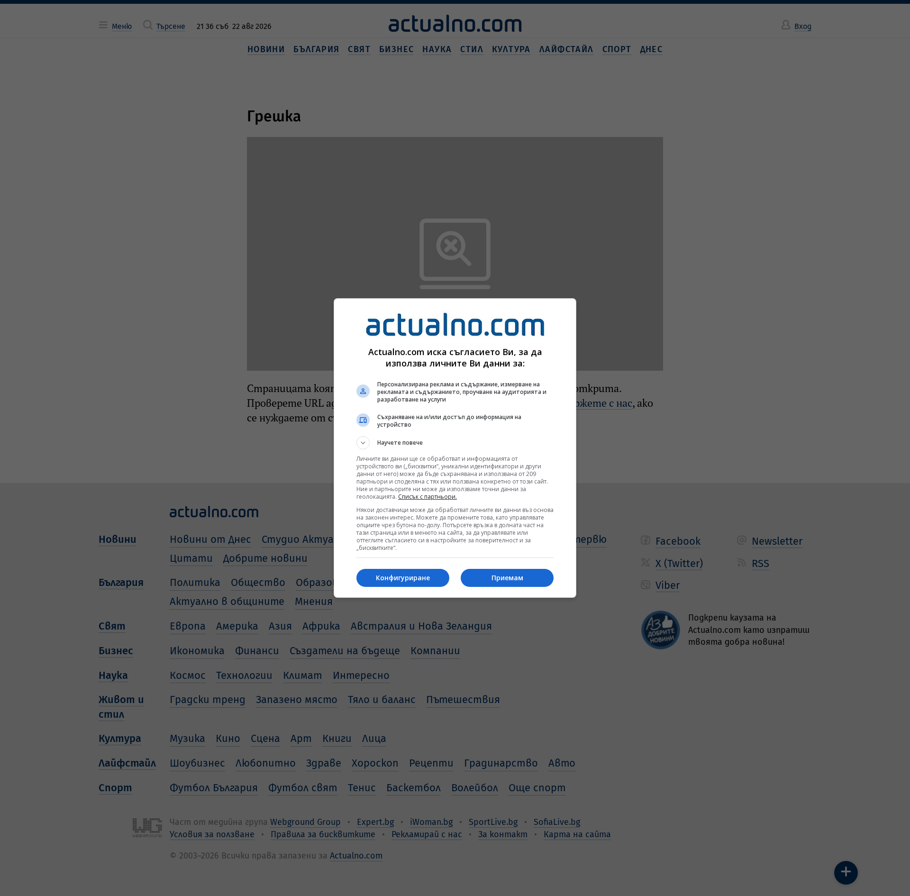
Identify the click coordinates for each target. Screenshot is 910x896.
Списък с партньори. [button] (427, 497)
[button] (455, 442)
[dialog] (455, 448)
